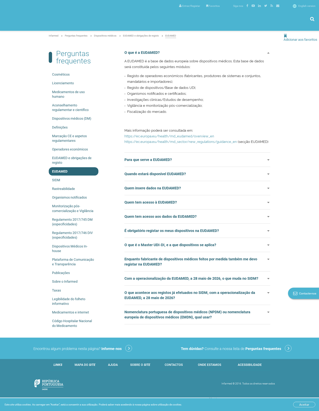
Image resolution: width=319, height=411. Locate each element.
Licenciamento (63, 83)
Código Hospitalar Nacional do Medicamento (72, 323)
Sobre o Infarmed (65, 281)
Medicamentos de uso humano (68, 94)
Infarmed (53, 35)
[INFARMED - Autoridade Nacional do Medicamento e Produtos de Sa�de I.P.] (39, 15)
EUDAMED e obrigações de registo (141, 35)
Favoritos (214, 5)
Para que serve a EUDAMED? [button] (148, 159)
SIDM (56, 180)
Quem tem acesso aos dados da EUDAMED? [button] (160, 216)
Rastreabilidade (63, 189)
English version (304, 5)
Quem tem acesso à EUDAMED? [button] (150, 202)
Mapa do (85, 365)
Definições (60, 127)
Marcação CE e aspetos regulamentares (69, 138)
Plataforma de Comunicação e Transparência (73, 262)
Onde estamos (209, 365)
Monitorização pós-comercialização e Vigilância (72, 208)
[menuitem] (189, 5)
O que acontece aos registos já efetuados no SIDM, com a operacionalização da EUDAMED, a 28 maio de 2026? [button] (189, 295)
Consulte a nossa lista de (231, 348)
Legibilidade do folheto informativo (68, 301)
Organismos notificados (69, 197)
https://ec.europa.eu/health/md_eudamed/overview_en (169, 136)
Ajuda (113, 365)
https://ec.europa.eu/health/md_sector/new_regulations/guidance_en (180, 142)
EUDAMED (170, 35)
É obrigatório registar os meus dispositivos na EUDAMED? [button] (171, 230)
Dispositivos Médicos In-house (70, 248)
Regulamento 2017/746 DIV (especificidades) (72, 235)
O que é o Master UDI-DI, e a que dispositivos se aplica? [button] (170, 245)
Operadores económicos (70, 149)
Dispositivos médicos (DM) (71, 118)
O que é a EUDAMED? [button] (142, 52)
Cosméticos (61, 74)
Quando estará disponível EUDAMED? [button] (155, 174)
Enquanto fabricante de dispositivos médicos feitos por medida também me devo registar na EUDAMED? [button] (190, 261)
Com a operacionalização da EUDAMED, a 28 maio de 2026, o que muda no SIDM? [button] (191, 278)
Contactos (174, 365)
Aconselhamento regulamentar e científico (70, 107)
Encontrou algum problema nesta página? (77, 348)
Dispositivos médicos (105, 35)
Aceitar (304, 404)
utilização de (169, 404)
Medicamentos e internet (70, 312)
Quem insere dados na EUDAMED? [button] (152, 188)
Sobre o (140, 365)
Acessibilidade (250, 365)
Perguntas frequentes (76, 35)
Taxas (56, 290)
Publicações (61, 273)
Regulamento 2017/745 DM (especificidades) (72, 222)
